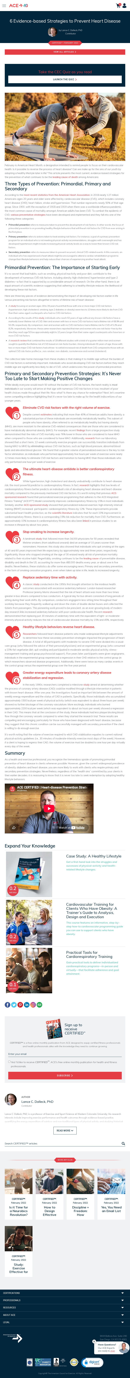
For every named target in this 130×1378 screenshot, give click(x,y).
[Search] (123, 1143)
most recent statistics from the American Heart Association (57, 194)
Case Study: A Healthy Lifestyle (93, 856)
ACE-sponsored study (36, 504)
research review (19, 340)
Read (63, 1130)
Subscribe (64, 1075)
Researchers (30, 633)
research (90, 438)
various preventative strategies (28, 214)
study (13, 305)
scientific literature (62, 512)
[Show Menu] (4, 5)
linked (86, 520)
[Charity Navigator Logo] (43, 1362)
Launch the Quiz (64, 79)
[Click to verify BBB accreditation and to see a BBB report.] (60, 1362)
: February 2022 (65, 43)
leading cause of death (65, 177)
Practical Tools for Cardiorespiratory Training (89, 954)
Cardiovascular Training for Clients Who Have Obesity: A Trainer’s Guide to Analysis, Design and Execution (91, 910)
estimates (46, 414)
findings (81, 430)
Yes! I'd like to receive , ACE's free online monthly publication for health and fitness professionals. (64, 1064)
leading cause (91, 558)
